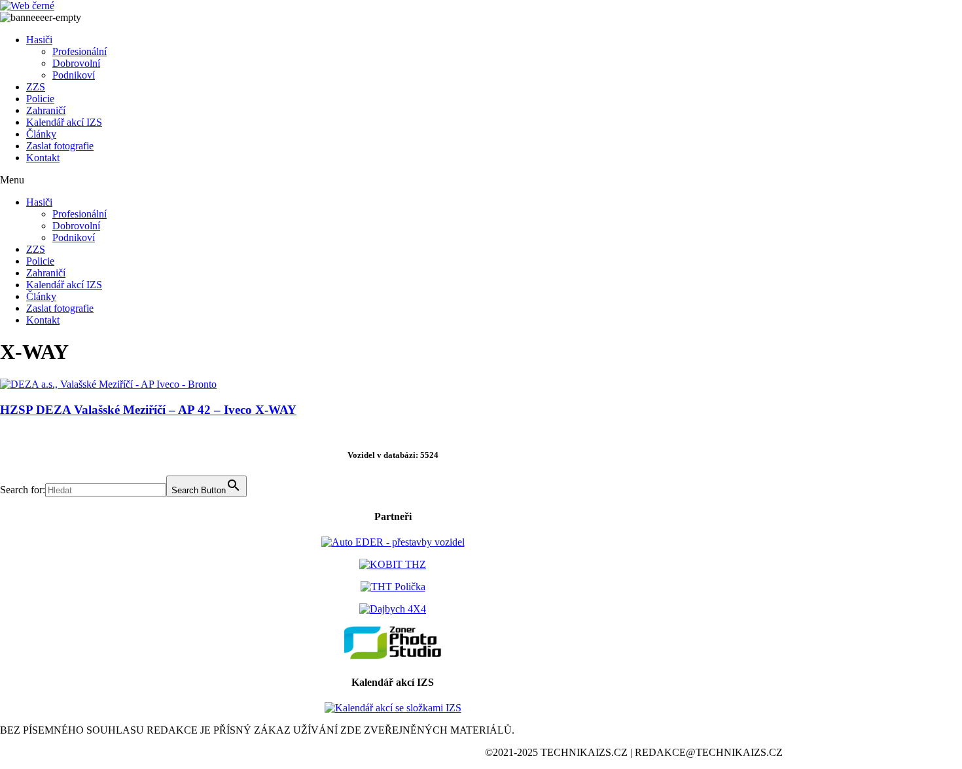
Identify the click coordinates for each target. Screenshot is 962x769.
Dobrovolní (76, 63)
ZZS (35, 86)
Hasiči (39, 39)
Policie (40, 98)
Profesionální (79, 51)
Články (41, 134)
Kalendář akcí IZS (64, 122)
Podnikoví (73, 75)
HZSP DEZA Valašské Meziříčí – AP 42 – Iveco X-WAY (148, 410)
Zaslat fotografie (60, 145)
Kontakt (43, 157)
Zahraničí (45, 110)
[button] (392, 180)
